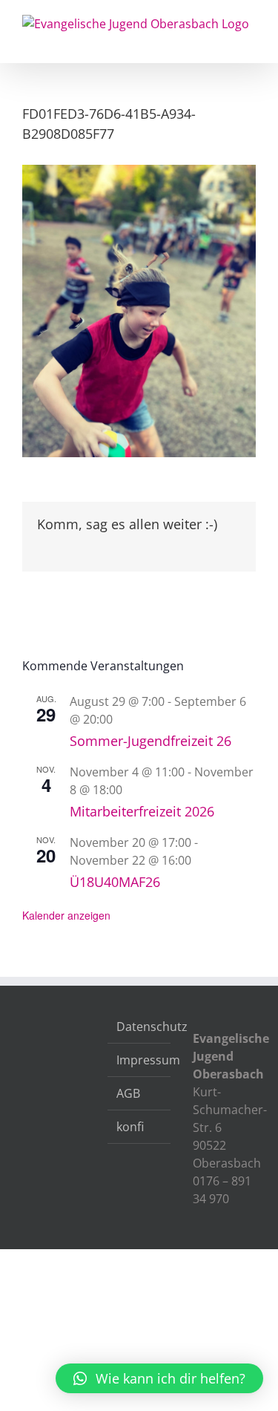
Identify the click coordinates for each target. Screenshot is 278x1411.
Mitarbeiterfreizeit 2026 (142, 811)
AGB (128, 1093)
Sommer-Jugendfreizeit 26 (150, 741)
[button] (159, 1378)
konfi (130, 1127)
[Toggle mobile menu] (250, 40)
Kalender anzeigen (66, 915)
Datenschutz (139, 1026)
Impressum (139, 1060)
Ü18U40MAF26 (115, 882)
